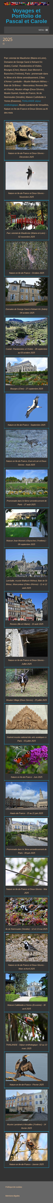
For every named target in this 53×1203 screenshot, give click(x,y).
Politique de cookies (13, 1187)
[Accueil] (3, 43)
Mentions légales (12, 1196)
